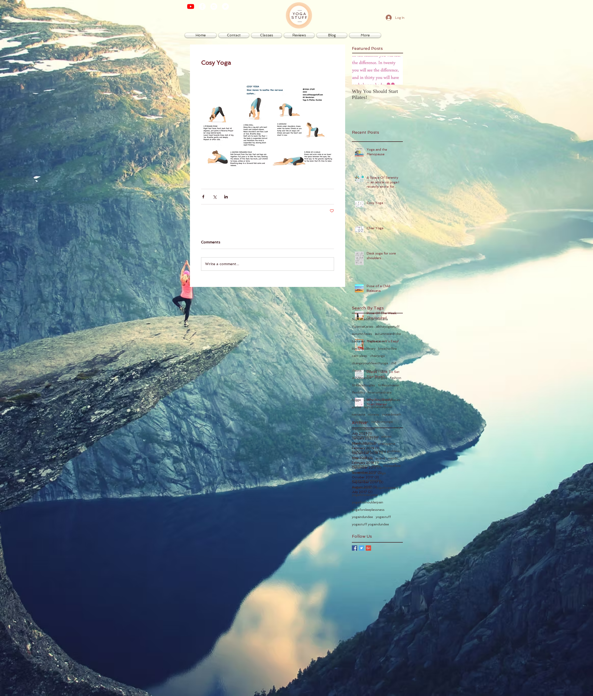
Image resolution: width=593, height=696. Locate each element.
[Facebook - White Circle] (202, 6)
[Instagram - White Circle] (213, 6)
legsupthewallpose (378, 407)
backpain (358, 341)
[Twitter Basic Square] (361, 548)
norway (373, 414)
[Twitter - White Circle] (225, 6)
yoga (382, 473)
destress (380, 370)
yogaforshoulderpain (367, 502)
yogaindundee (362, 517)
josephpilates (390, 400)
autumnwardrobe (388, 334)
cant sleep (359, 356)
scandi (380, 458)
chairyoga (377, 356)
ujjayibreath (360, 465)
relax (355, 458)
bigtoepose (376, 341)
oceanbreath (391, 414)
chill (393, 363)
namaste (358, 414)
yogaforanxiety (386, 487)
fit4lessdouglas (363, 385)
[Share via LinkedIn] (226, 196)
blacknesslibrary (363, 348)
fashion (395, 378)
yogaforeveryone (365, 495)
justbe (356, 407)
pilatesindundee (363, 443)
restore (367, 458)
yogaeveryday (362, 487)
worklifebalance (363, 473)
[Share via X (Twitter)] (214, 196)
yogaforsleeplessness (368, 510)
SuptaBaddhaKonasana (370, 319)
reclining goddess (387, 451)
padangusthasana (365, 436)
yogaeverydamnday (366, 480)
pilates (386, 436)
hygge (356, 400)
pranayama (386, 443)
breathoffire (387, 348)
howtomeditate (380, 392)
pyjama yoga (361, 451)
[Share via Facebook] (203, 196)
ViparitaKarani (362, 326)
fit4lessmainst (389, 385)
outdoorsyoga (382, 421)
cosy (367, 370)
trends (393, 458)
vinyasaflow (392, 465)
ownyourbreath (363, 429)
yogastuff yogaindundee (370, 524)
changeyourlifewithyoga (370, 363)
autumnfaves (362, 334)
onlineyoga (360, 421)
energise (380, 378)
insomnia (370, 400)
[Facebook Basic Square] (354, 548)
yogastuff (383, 517)
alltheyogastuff (387, 326)
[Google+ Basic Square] (368, 548)
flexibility (358, 392)
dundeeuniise (362, 378)
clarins (356, 370)
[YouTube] (190, 6)
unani (376, 465)
